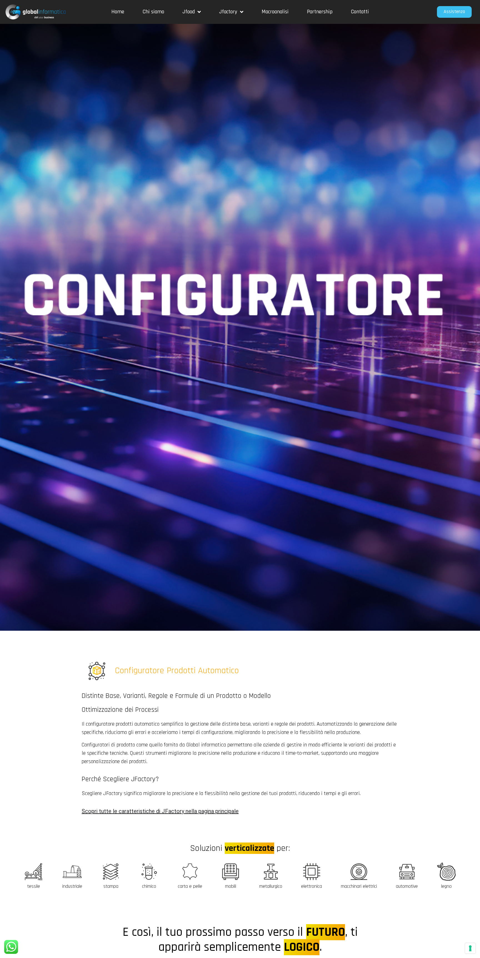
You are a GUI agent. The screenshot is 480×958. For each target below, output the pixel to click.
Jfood (188, 11)
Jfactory (228, 11)
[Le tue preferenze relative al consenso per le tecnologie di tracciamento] (470, 948)
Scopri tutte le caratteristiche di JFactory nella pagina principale (160, 811)
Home (117, 11)
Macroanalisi (275, 11)
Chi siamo (153, 11)
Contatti (360, 11)
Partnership (319, 11)
